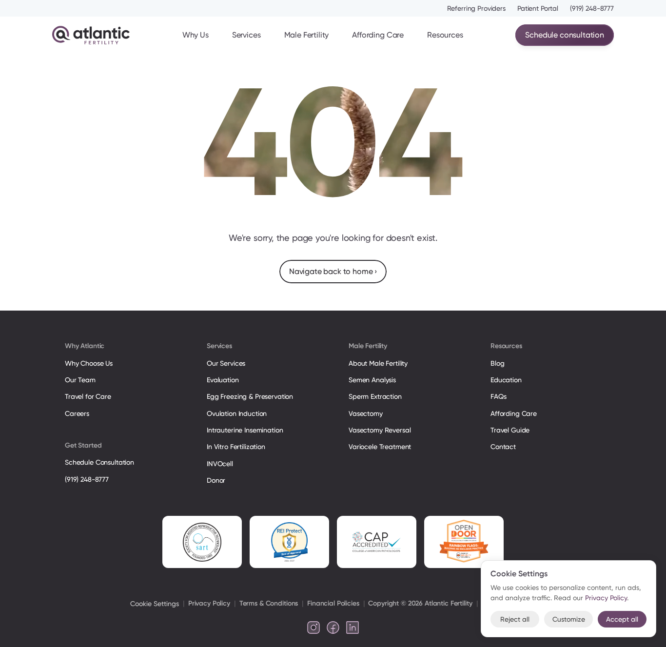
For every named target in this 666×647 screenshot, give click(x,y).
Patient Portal (537, 8)
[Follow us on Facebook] (333, 627)
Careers (77, 413)
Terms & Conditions (268, 603)
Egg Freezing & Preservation (250, 396)
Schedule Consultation (99, 462)
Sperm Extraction (375, 396)
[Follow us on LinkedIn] (352, 627)
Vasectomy (366, 413)
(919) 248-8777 (592, 8)
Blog (497, 363)
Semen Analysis (372, 380)
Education (506, 380)
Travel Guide (509, 430)
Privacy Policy (209, 603)
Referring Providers (476, 8)
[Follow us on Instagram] (313, 627)
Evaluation (223, 380)
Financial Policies (333, 603)
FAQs (498, 396)
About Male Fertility (378, 363)
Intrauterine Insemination (245, 430)
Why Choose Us (89, 363)
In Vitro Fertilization (236, 447)
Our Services (226, 363)
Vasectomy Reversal (380, 430)
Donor (216, 480)
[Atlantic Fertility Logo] (91, 35)
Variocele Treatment (381, 447)
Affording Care (378, 34)
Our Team (80, 380)
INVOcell (220, 464)
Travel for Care (88, 396)
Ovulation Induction (237, 413)
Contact (503, 447)
